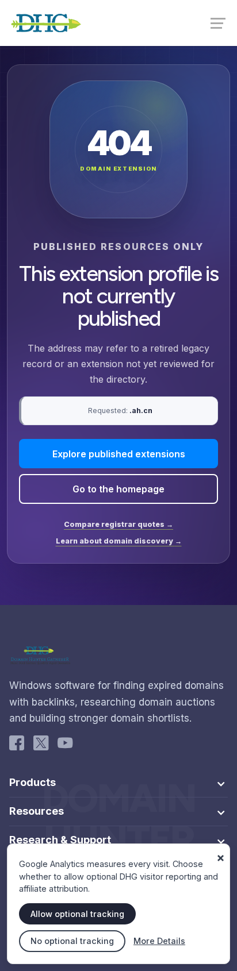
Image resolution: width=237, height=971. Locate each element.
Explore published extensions (118, 454)
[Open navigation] (219, 22)
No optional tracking (72, 941)
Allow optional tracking (77, 914)
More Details (159, 941)
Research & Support (60, 840)
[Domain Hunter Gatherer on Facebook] (16, 745)
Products (32, 782)
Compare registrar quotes (118, 524)
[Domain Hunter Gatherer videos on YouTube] (65, 745)
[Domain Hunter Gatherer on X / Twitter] (40, 745)
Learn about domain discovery (119, 541)
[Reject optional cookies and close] (220, 853)
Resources (36, 811)
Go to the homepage (118, 489)
